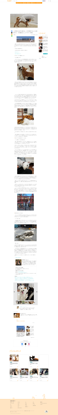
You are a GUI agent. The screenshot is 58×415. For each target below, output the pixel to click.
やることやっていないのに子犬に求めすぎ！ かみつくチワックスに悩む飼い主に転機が (24, 280)
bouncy (18, 406)
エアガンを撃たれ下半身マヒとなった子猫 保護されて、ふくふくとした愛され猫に (34, 378)
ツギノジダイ (34, 404)
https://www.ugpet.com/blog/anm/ (22, 272)
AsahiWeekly (41, 404)
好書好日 (26, 404)
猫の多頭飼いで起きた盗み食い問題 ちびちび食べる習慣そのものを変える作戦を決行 (14, 364)
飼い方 (34, 2)
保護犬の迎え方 (24, 2)
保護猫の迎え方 (28, 2)
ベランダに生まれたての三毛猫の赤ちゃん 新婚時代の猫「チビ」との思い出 (44, 378)
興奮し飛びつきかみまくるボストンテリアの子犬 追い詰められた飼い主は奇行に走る (14, 378)
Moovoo (11, 405)
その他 (39, 2)
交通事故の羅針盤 (34, 405)
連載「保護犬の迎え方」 (23, 313)
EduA (10, 404)
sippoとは (17, 2)
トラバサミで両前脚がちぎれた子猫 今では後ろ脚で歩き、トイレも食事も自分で (34, 364)
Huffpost (18, 404)
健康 (37, 2)
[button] (15, 302)
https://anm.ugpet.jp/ (20, 271)
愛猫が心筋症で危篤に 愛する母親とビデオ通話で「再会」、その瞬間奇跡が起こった (24, 378)
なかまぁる (26, 405)
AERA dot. (18, 405)
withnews (11, 406)
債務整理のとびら (26, 406)
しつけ (36, 2)
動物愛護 (32, 2)
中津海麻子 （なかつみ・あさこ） (23, 306)
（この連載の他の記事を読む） (17, 257)
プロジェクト (20, 2)
